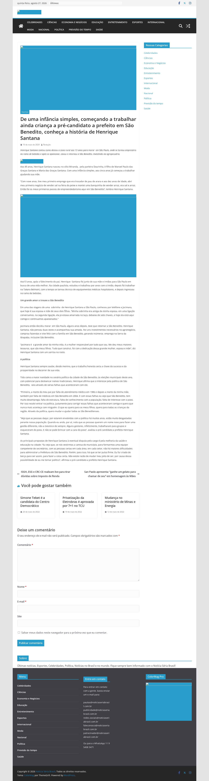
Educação (97, 22)
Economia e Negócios (74, 22)
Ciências (52, 22)
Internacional (156, 22)
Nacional (44, 29)
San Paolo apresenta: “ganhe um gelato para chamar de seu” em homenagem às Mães (110, 474)
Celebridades (34, 22)
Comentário (25, 545)
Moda (30, 29)
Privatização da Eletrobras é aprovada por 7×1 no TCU (78, 502)
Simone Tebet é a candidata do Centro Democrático (34, 502)
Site (19, 616)
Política (59, 29)
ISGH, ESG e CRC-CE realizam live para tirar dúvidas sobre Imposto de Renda (45, 474)
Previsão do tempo (80, 29)
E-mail (21, 601)
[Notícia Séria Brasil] (21, 26)
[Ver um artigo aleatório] (188, 26)
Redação (47, 144)
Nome (21, 586)
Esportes (137, 22)
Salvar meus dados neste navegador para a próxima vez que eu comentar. (64, 632)
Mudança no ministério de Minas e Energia (120, 502)
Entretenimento (117, 22)
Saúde (99, 29)
